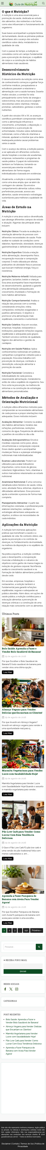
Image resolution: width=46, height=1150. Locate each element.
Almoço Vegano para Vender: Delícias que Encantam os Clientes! (22, 711)
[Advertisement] (23, 1088)
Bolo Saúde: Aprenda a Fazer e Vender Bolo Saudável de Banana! (21, 650)
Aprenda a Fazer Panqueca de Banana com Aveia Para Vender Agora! (20, 899)
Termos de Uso (27, 1144)
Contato (15, 1144)
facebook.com (5, 989)
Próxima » (36, 930)
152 (26, 930)
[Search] (39, 947)
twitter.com (11, 989)
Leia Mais (7, 672)
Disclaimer (6, 1144)
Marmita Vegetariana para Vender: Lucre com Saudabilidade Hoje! (22, 772)
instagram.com (16, 989)
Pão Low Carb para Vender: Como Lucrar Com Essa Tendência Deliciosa (21, 835)
